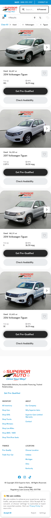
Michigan (29, 459)
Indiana (28, 455)
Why (33, 410)
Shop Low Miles (8, 428)
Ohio (27, 464)
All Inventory (7, 406)
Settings (43, 513)
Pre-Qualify (6, 450)
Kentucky (29, 468)
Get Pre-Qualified (25, 91)
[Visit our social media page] (19, 477)
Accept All (7, 513)
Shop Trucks (6, 419)
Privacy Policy (35, 506)
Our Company (31, 406)
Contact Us (43, 2)
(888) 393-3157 (23, 2)
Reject (33, 513)
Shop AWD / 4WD (9, 433)
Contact (29, 422)
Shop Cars (6, 410)
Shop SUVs (6, 415)
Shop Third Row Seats (10, 437)
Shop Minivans (7, 424)
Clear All (4, 25)
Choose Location (32, 450)
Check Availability (24, 100)
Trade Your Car (7, 455)
